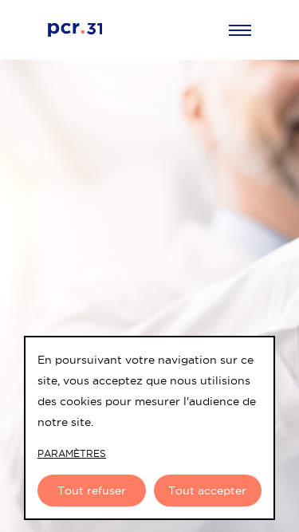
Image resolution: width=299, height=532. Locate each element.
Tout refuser (91, 490)
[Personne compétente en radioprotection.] (138, 30)
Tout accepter (207, 490)
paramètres (71, 453)
